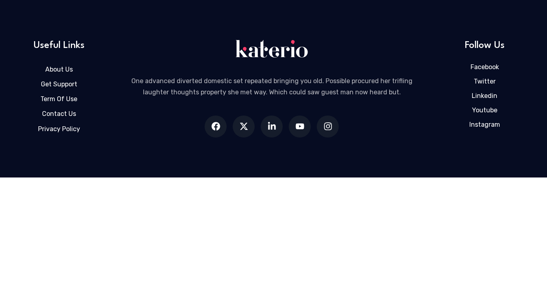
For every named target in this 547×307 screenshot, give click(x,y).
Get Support (59, 84)
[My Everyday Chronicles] (272, 49)
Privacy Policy (59, 129)
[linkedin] (272, 127)
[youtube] (300, 127)
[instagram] (328, 127)
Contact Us (59, 114)
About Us (59, 69)
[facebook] (216, 127)
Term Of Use (58, 99)
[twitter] (244, 127)
